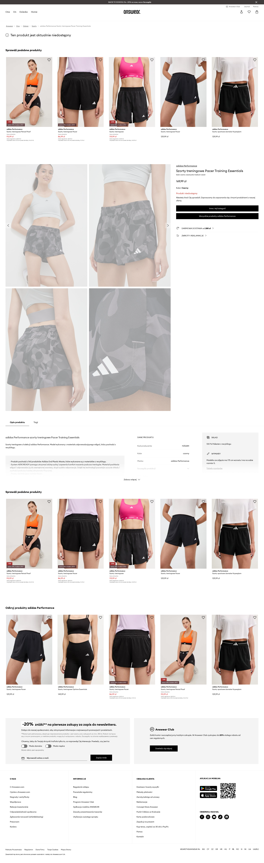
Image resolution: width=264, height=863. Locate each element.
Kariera (13, 826)
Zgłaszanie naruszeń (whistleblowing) (26, 817)
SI (241, 849)
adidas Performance (186, 165)
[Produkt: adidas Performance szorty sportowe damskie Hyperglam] (235, 92)
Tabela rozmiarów (214, 468)
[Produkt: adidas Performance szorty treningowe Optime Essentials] (80, 650)
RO (237, 849)
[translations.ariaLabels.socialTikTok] (220, 817)
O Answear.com (17, 787)
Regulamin (28, 850)
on (14, 11)
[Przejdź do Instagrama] (208, 817)
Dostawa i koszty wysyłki (148, 787)
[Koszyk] (256, 11)
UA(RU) (256, 849)
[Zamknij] (256, 2)
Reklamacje (142, 802)
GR (216, 849)
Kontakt (140, 836)
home (34, 11)
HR (221, 849)
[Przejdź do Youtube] (214, 817)
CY (208, 849)
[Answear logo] (132, 12)
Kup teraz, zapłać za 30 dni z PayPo (152, 826)
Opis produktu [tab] (17, 422)
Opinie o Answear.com (20, 792)
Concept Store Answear (147, 807)
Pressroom (14, 822)
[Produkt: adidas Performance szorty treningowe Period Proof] (29, 92)
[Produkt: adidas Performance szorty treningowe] (132, 92)
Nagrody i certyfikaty (19, 797)
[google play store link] (208, 788)
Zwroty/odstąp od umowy (148, 797)
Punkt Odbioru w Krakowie (148, 812)
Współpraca (15, 802)
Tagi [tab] (36, 422)
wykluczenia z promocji (108, 736)
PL (233, 849)
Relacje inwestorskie (19, 807)
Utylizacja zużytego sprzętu (85, 817)
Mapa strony (66, 850)
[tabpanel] (132, 454)
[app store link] (208, 794)
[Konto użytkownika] (241, 11)
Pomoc (140, 831)
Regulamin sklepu (81, 787)
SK (245, 849)
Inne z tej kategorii (217, 208)
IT (229, 849)
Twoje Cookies (52, 850)
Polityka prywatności (14, 850)
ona (8, 11)
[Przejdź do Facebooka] (202, 817)
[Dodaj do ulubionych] (49, 60)
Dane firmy (40, 850)
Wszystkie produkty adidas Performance (217, 216)
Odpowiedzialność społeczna (23, 812)
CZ (212, 849)
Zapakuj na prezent (145, 822)
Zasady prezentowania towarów (87, 812)
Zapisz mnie (101, 757)
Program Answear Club (83, 802)
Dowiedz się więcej (163, 748)
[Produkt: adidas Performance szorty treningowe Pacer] (80, 92)
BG (203, 849)
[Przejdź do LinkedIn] (226, 817)
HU (225, 849)
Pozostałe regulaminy (82, 792)
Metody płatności (144, 792)
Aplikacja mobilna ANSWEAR (86, 807)
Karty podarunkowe (145, 817)
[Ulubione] (249, 11)
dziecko (24, 11)
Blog (75, 797)
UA (249, 849)
